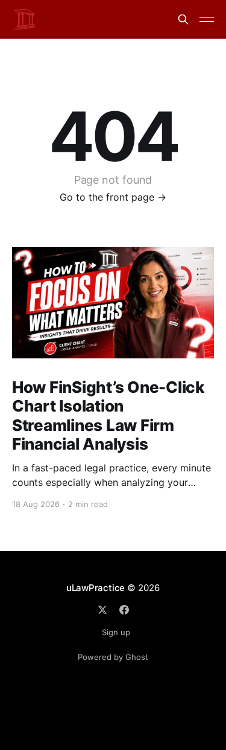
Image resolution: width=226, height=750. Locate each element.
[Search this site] (183, 19)
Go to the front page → (113, 197)
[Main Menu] (207, 19)
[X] (102, 610)
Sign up (116, 632)
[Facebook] (124, 610)
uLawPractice (95, 587)
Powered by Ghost (113, 657)
